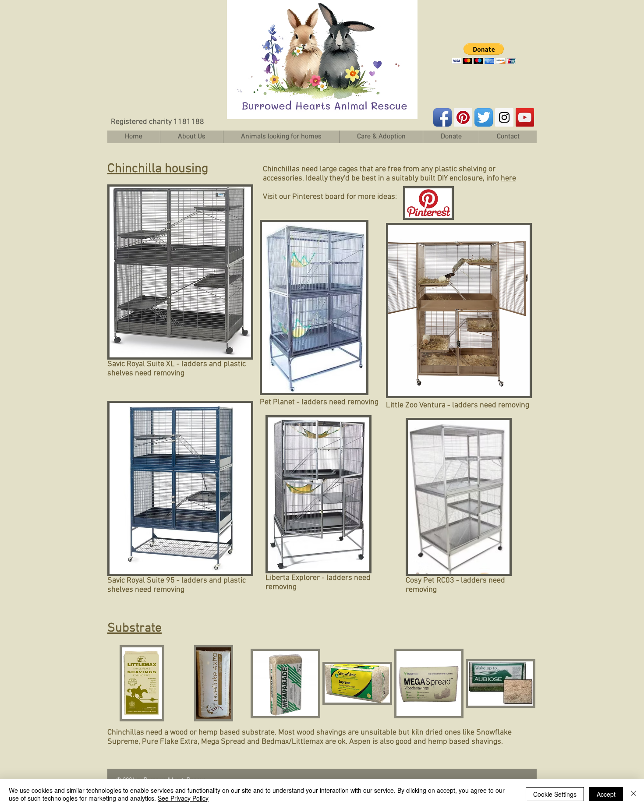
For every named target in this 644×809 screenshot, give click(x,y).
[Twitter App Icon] (483, 117)
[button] (484, 53)
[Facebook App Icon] (442, 117)
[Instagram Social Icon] (504, 117)
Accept (606, 794)
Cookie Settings (555, 794)
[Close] (633, 794)
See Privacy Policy (183, 798)
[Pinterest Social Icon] (463, 117)
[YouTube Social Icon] (525, 117)
